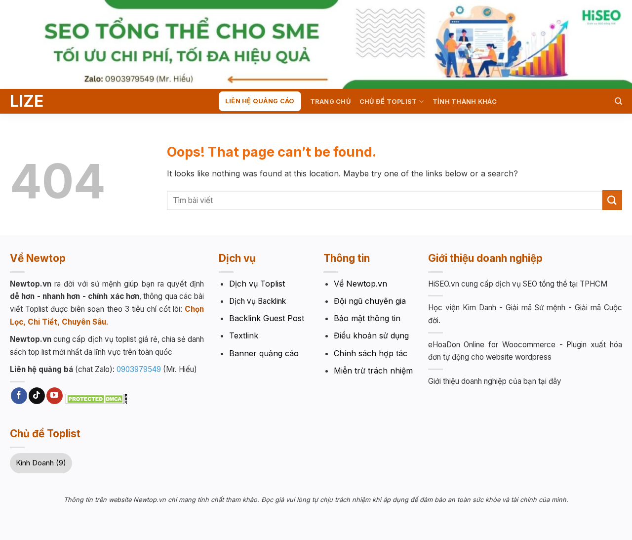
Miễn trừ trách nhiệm (373, 370)
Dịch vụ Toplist (257, 284)
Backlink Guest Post (266, 318)
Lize (26, 101)
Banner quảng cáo (264, 353)
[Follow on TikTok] (37, 395)
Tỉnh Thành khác (465, 101)
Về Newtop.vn (360, 284)
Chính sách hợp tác (370, 353)
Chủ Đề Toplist (388, 101)
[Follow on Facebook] (19, 395)
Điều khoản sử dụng (371, 335)
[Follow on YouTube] (54, 395)
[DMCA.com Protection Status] (96, 398)
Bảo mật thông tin (367, 318)
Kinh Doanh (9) (41, 462)
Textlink (243, 335)
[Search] (618, 101)
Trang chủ (330, 101)
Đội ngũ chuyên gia (370, 301)
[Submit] (612, 199)
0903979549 (139, 369)
